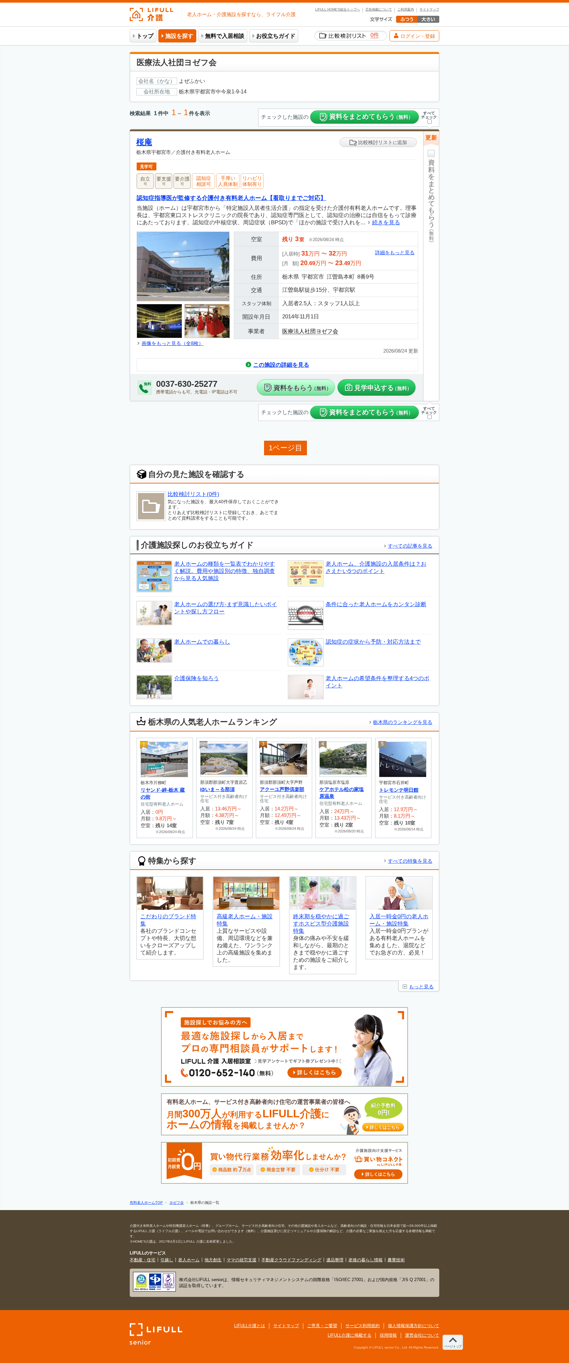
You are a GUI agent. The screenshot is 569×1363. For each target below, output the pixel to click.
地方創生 (213, 1259)
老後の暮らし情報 (365, 1259)
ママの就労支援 (242, 1259)
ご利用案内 (405, 9)
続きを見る (386, 222)
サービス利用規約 (362, 1325)
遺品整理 (334, 1259)
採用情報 (388, 1335)
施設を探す (179, 36)
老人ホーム (189, 1259)
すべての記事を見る (410, 545)
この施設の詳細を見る (281, 365)
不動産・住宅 (142, 1259)
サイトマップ (429, 9)
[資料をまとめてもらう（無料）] (431, 279)
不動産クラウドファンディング (291, 1259)
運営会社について (422, 1335)
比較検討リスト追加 (382, 142)
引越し (166, 1259)
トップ (145, 36)
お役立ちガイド (275, 36)
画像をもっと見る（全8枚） (172, 343)
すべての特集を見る (410, 860)
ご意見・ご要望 (322, 1325)
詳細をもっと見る (395, 252)
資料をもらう (302, 387)
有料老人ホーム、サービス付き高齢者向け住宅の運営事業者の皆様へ (283, 1114)
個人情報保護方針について (413, 1325)
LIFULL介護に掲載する (349, 1335)
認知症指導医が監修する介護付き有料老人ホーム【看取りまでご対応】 (231, 197)
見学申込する (383, 387)
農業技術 (396, 1259)
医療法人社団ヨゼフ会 (310, 331)
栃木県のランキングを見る (402, 722)
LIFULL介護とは (249, 1325)
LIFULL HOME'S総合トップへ (337, 9)
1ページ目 (285, 448)
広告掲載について (379, 9)
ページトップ (452, 1346)
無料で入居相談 (224, 36)
